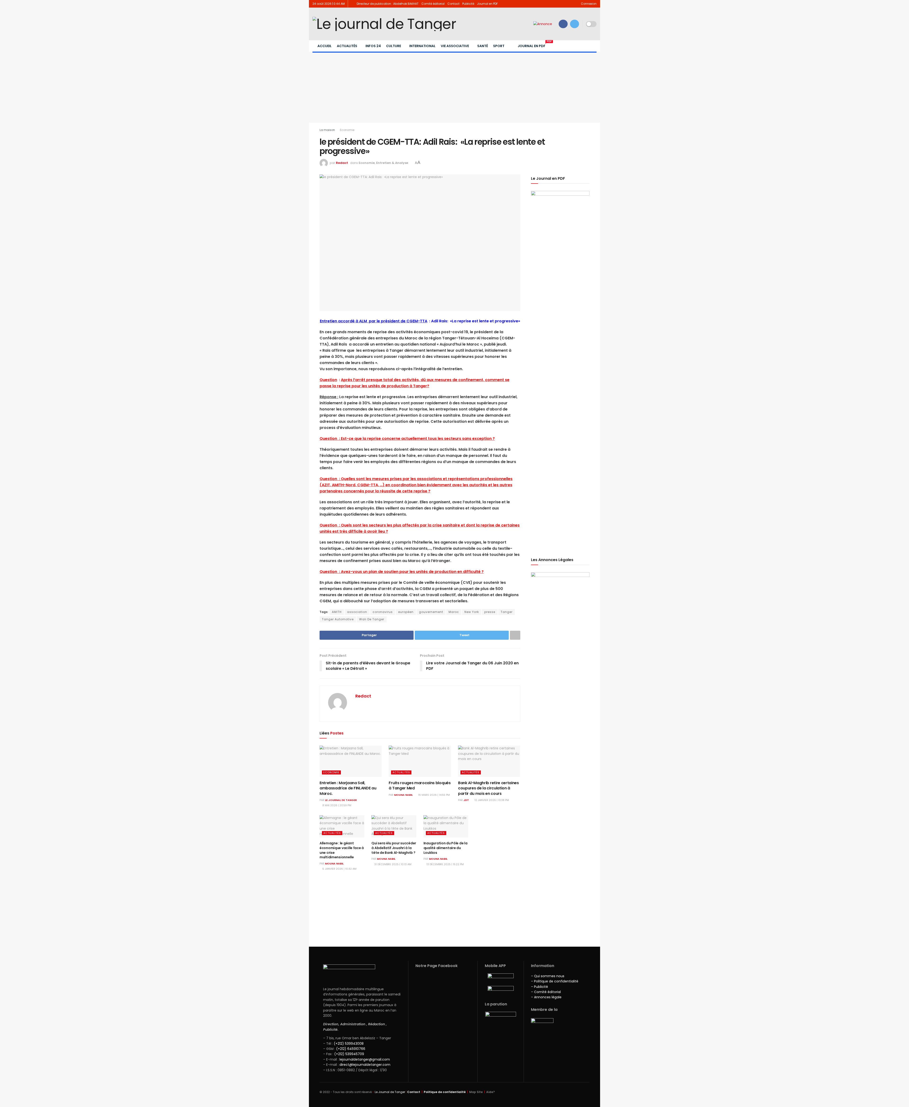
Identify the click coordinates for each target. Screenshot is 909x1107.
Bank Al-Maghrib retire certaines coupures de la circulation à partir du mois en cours (488, 788)
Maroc (454, 612)
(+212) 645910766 (350, 1048)
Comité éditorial (433, 4)
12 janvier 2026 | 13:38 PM (491, 800)
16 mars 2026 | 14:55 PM (433, 795)
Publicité (468, 4)
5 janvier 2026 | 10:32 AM (339, 869)
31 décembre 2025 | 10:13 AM (392, 864)
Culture (393, 46)
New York (471, 612)
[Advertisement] (454, 87)
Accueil (324, 46)
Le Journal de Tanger (341, 800)
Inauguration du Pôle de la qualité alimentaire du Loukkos (445, 848)
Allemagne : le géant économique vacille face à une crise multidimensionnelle (342, 850)
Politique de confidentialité (445, 1092)
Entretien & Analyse (392, 163)
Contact (453, 4)
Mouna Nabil (403, 795)
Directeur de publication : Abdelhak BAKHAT (388, 4)
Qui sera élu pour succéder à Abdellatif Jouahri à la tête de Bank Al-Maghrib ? (393, 848)
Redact (342, 163)
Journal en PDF (487, 4)
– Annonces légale (546, 997)
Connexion (588, 4)
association (357, 612)
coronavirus (383, 612)
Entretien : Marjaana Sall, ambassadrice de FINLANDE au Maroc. (348, 788)
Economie (347, 130)
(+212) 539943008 (349, 1043)
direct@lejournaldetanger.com (364, 1064)
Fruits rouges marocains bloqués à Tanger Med (419, 785)
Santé (482, 46)
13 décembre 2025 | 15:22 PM (445, 864)
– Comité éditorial (546, 992)
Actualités (347, 46)
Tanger (506, 612)
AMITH (337, 612)
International (422, 46)
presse (489, 612)
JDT (466, 800)
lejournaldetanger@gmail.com (364, 1059)
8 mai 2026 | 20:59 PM (336, 805)
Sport (498, 46)
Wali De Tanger (371, 619)
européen (406, 612)
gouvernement (431, 612)
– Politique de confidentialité (554, 981)
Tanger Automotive (338, 619)
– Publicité (539, 986)
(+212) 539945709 (349, 1054)
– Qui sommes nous (547, 976)
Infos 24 (373, 46)
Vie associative (455, 46)
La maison (327, 130)
